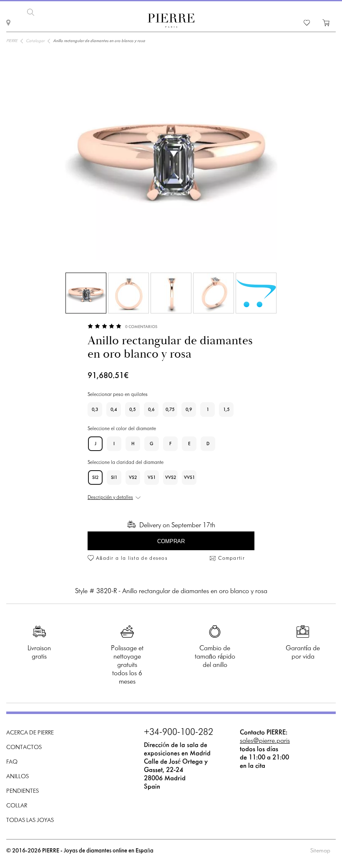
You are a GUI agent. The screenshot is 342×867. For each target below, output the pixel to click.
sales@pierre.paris (265, 741)
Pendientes (22, 791)
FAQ (12, 762)
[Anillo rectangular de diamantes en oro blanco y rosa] (85, 293)
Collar (16, 806)
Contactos (24, 747)
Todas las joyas (30, 820)
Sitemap (320, 851)
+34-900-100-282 (178, 733)
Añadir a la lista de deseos (132, 558)
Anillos (17, 776)
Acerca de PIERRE (30, 733)
